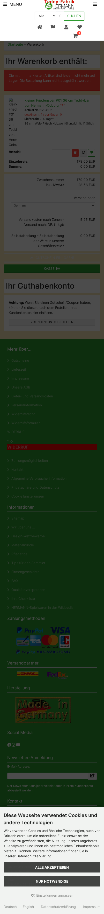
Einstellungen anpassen (54, 895)
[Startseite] (39, 27)
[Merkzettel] (79, 27)
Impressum (91, 907)
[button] (52, 27)
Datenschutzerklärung (58, 907)
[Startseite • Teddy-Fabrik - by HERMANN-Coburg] (59, 4)
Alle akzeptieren (52, 867)
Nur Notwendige (52, 881)
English (28, 907)
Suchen (74, 16)
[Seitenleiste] (95, 5)
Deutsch (10, 907)
